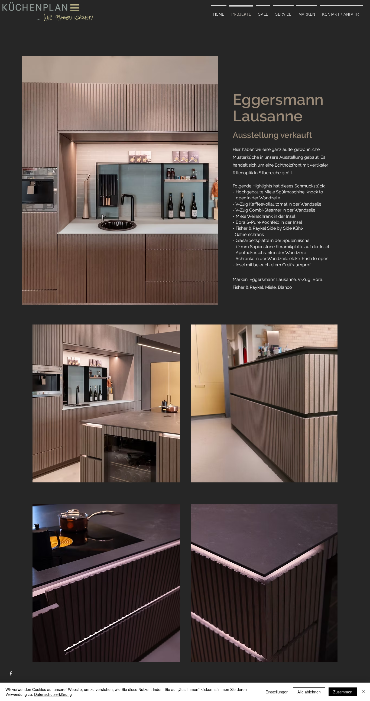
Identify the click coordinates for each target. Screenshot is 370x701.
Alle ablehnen (309, 691)
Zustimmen (342, 691)
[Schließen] (363, 692)
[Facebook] (11, 673)
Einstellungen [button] (276, 691)
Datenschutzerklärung (53, 694)
